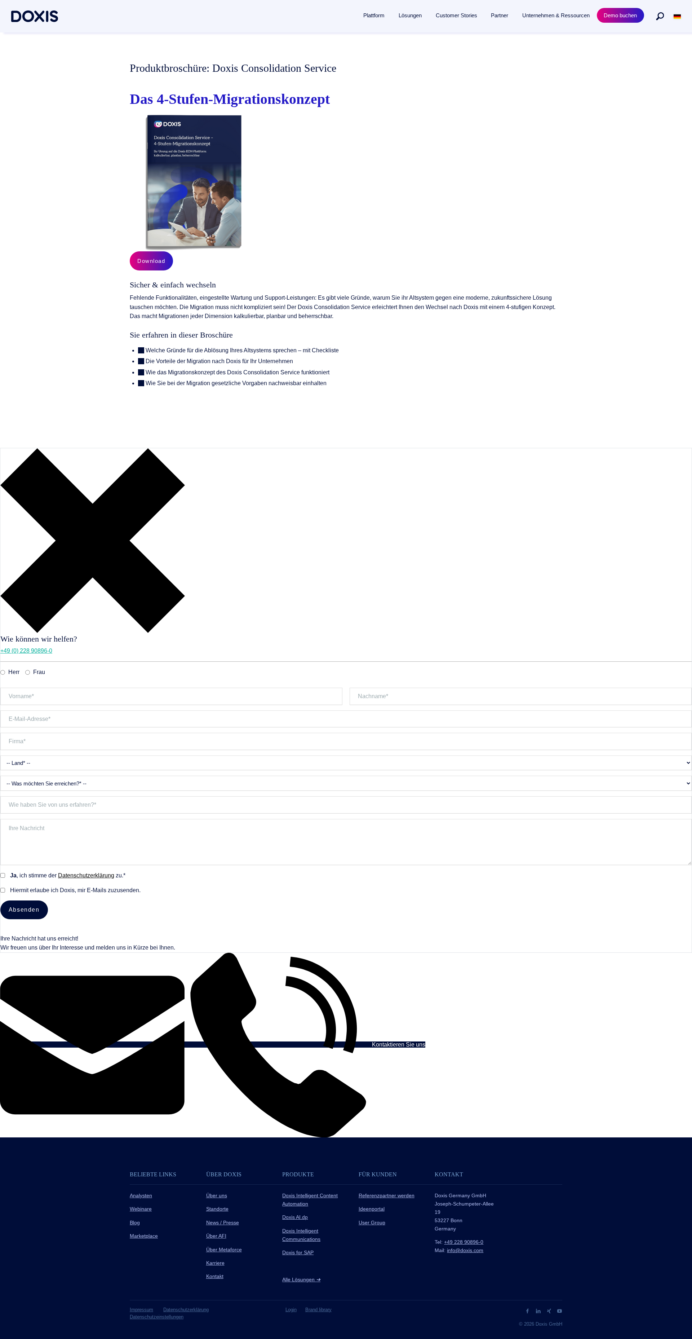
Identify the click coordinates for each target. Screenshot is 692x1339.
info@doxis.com (465, 1250)
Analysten (141, 1195)
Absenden (24, 910)
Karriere (215, 1263)
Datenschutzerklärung (86, 875)
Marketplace (144, 1236)
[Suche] (659, 16)
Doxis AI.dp (295, 1217)
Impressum (141, 1309)
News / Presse (222, 1222)
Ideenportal (372, 1209)
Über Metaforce (224, 1249)
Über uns (216, 1195)
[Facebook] (528, 1311)
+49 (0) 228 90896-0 (26, 651)
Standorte (217, 1209)
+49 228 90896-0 (463, 1242)
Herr (13, 672)
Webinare (141, 1209)
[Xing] (550, 1311)
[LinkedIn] (539, 1311)
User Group (372, 1222)
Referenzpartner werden (386, 1195)
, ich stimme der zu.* (67, 875)
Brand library (318, 1309)
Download (151, 261)
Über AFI (216, 1236)
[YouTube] (559, 1311)
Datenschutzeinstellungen (156, 1317)
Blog (135, 1222)
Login (291, 1309)
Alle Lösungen (301, 1279)
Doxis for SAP (298, 1252)
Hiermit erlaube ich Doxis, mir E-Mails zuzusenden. (75, 890)
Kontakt (214, 1276)
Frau (39, 672)
